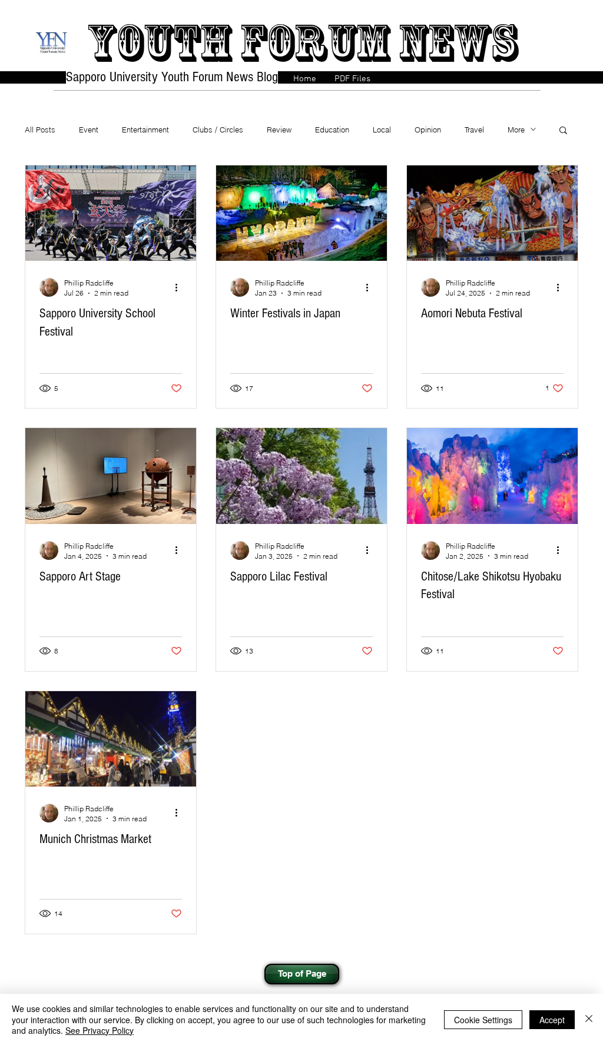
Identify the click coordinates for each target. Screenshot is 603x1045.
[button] (563, 131)
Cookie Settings (483, 1020)
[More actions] (180, 287)
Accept (552, 1020)
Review (279, 129)
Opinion (428, 129)
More (516, 129)
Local (382, 129)
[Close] (589, 1019)
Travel (474, 129)
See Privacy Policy (99, 1030)
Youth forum (238, 43)
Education (332, 129)
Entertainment (145, 129)
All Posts (40, 129)
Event (88, 129)
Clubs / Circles (218, 129)
